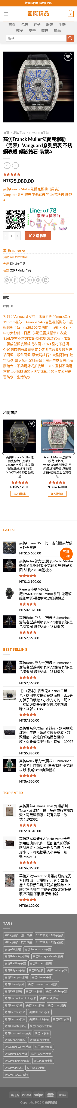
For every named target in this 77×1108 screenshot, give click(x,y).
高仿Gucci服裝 (35, 1005)
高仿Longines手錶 (41, 1026)
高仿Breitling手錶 (15, 963)
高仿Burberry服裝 (41, 963)
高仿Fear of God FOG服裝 (20, 998)
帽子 (19, 30)
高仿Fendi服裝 (49, 998)
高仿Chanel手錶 (42, 977)
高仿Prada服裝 (13, 1068)
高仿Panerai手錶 (41, 1054)
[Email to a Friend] (30, 280)
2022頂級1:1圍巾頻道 (18, 935)
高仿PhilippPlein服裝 (17, 1060)
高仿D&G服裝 (13, 991)
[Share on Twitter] (22, 280)
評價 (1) (8, 306)
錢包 (44, 30)
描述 (6, 297)
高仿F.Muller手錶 (20, 270)
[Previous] (3, 462)
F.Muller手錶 (39, 132)
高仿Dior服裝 (34, 991)
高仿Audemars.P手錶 (38, 949)
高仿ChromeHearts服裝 (43, 984)
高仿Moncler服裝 (15, 1040)
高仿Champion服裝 (16, 977)
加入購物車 (37, 236)
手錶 (62, 24)
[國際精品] (39, 14)
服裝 (49, 24)
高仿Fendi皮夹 (13, 1005)
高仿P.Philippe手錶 (15, 1054)
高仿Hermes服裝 (39, 1012)
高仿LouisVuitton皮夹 (17, 1033)
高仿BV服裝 (36, 970)
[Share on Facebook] (14, 280)
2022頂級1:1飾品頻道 (50, 942)
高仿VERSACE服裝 (16, 1074)
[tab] (38, 297)
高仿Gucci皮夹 (57, 1005)
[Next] (74, 462)
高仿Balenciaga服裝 (16, 956)
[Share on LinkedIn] (45, 280)
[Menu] (5, 14)
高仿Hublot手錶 (39, 1019)
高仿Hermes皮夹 (14, 1019)
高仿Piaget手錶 (43, 1060)
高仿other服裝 (44, 1046)
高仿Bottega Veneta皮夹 (48, 956)
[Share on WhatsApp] (7, 280)
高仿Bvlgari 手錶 (14, 970)
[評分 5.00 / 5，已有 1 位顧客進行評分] (38, 174)
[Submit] (70, 38)
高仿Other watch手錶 (17, 1046)
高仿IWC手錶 (61, 1019)
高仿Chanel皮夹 (14, 984)
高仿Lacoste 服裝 (15, 1026)
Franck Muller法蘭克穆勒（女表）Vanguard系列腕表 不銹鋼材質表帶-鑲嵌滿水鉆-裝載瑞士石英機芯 (57, 467)
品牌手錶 (19, 132)
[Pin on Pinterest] (37, 280)
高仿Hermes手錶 (14, 1012)
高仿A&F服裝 (12, 949)
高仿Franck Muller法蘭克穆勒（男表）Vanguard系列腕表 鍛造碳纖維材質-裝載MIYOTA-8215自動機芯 (20, 467)
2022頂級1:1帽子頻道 (50, 935)
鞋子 (37, 24)
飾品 (57, 30)
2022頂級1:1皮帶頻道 (18, 942)
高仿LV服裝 (42, 1033)
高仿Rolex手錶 (36, 1068)
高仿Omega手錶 (40, 1040)
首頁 (12, 24)
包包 (24, 24)
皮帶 (32, 30)
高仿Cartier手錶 (57, 970)
